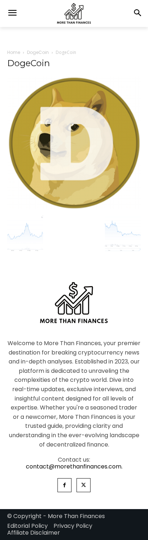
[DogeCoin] (74, 207)
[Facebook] (64, 485)
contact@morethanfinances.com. (74, 466)
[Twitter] (84, 485)
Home (13, 52)
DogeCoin (38, 52)
